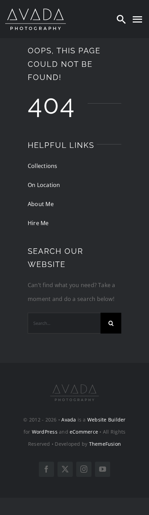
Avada (68, 419)
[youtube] (102, 469)
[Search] (121, 19)
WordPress (45, 431)
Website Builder (106, 419)
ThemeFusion (105, 444)
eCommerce (84, 431)
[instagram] (83, 469)
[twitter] (65, 469)
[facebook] (46, 469)
